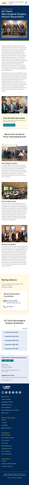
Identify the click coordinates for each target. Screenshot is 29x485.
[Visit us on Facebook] (5, 392)
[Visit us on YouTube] (3, 392)
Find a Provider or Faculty (8, 437)
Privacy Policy (11, 475)
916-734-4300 (5, 371)
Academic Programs (7, 9)
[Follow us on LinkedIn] (9, 392)
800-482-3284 (18, 377)
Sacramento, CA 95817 (7, 367)
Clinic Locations (5, 440)
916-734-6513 (9, 306)
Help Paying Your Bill (7, 448)
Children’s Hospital (6, 399)
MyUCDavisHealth (6, 435)
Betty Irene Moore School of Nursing (10, 410)
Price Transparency (6, 451)
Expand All (24, 328)
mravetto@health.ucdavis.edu (13, 303)
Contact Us (4, 422)
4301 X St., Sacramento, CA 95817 (14, 477)
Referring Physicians (6, 446)
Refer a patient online (7, 380)
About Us (4, 420)
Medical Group (5, 413)
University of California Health (9, 463)
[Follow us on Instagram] (16, 392)
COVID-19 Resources (7, 454)
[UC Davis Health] (6, 387)
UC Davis (4, 461)
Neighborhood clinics (7, 404)
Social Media (5, 425)
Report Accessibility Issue (20, 475)
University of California (7, 466)
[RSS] (19, 392)
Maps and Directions (6, 428)
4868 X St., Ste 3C (6, 366)
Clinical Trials (5, 443)
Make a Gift (7, 360)
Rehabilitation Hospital (7, 402)
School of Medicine (6, 407)
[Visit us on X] (12, 392)
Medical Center (5, 396)
